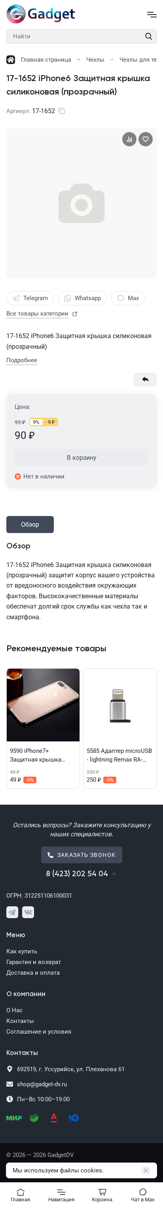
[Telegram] (12, 912)
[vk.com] (28, 912)
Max (133, 298)
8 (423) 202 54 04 (77, 874)
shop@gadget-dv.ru (42, 1084)
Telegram (35, 298)
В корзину (82, 457)
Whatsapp (88, 298)
